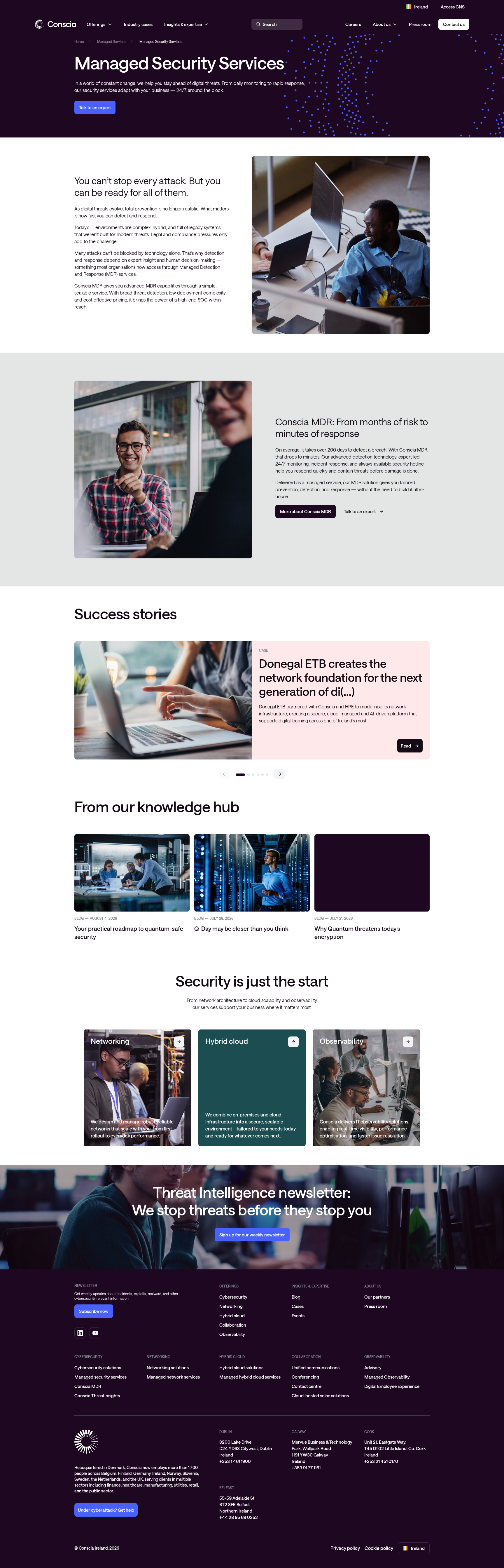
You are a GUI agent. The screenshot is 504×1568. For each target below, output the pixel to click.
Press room (420, 24)
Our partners (377, 1296)
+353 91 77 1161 (306, 1467)
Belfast (226, 1488)
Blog (296, 1296)
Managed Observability (387, 1376)
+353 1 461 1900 (235, 1461)
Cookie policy (379, 1548)
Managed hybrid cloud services (250, 1376)
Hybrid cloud (232, 1315)
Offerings (229, 1286)
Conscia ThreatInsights (97, 1395)
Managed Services (111, 41)
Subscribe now (93, 1311)
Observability (232, 1334)
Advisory (373, 1367)
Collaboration (232, 1324)
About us (382, 24)
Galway (299, 1432)
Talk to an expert (95, 107)
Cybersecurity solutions (97, 1367)
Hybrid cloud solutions (241, 1367)
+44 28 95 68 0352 (238, 1517)
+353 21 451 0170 (381, 1461)
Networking (231, 1306)
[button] (279, 774)
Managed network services (173, 1376)
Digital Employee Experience (391, 1386)
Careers (353, 24)
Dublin (225, 1432)
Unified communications (316, 1367)
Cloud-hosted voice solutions (320, 1395)
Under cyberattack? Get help (106, 1510)
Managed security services (100, 1376)
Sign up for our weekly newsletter (252, 1234)
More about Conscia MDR (305, 511)
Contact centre (306, 1386)
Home (79, 41)
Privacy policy (345, 1548)
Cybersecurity (233, 1296)
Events (298, 1315)
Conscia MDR (87, 1386)
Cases (298, 1306)
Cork (369, 1432)
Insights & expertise (310, 1286)
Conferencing (305, 1376)
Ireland (421, 6)
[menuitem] (252, 1296)
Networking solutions (168, 1367)
